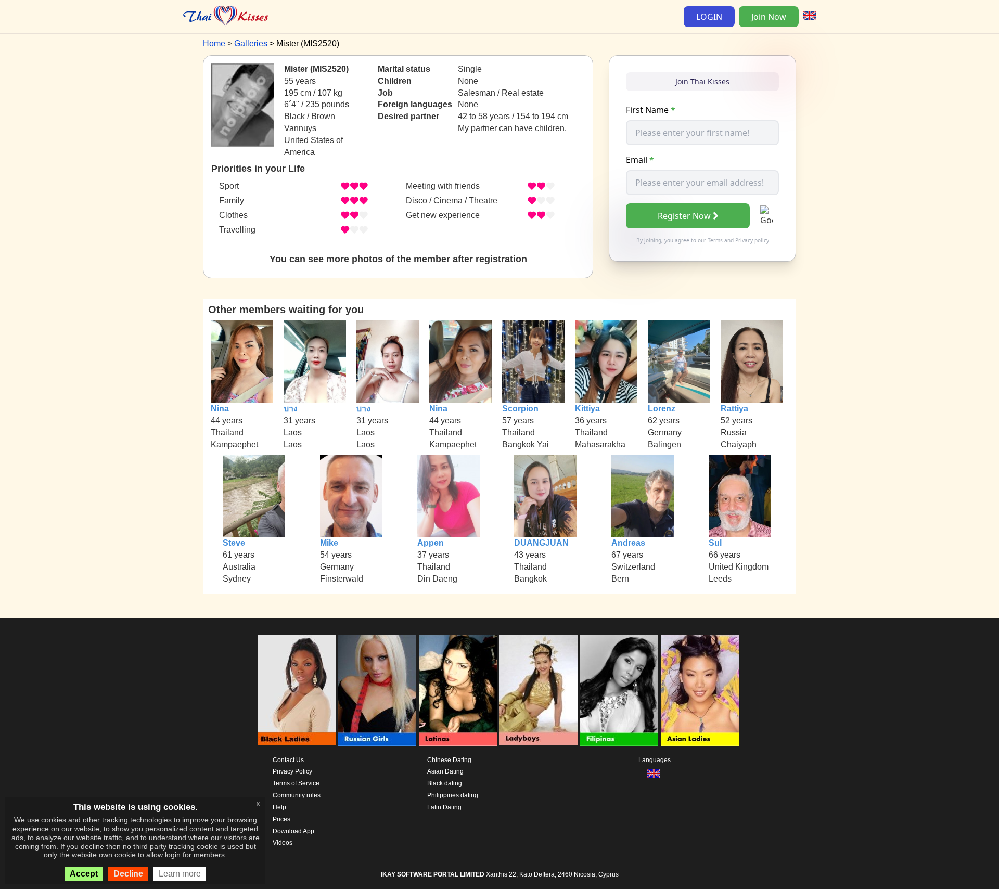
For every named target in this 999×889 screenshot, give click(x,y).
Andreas (628, 542)
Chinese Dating (449, 760)
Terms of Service (296, 783)
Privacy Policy (292, 771)
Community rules (297, 795)
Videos (282, 842)
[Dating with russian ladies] (377, 690)
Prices (281, 819)
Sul (715, 542)
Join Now (768, 16)
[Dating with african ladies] (297, 690)
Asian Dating (445, 771)
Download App (293, 831)
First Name (650, 109)
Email (640, 159)
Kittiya (587, 408)
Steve (234, 542)
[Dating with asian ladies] (700, 690)
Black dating (444, 783)
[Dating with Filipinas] (619, 690)
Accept (84, 873)
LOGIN (709, 16)
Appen (430, 542)
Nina (220, 408)
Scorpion (520, 408)
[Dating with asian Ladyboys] (538, 690)
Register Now (684, 216)
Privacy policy (752, 240)
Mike (329, 542)
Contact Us (288, 760)
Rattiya (734, 408)
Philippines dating (452, 795)
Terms (715, 240)
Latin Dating (444, 807)
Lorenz (661, 408)
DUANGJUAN (541, 542)
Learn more (180, 873)
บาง (291, 408)
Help (279, 807)
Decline (128, 873)
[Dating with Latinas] (458, 690)
